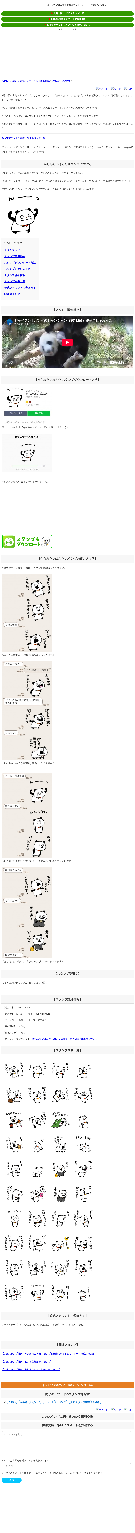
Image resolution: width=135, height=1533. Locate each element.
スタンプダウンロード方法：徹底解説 (30, 80)
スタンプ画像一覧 (14, 281)
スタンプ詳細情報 (14, 275)
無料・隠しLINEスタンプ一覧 (67, 13)
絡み (97, 1402)
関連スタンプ (12, 294)
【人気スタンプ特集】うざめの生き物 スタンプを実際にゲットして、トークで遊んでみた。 (49, 1353)
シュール (49, 1402)
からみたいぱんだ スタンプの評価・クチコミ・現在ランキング (65, 1038)
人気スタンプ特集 (61, 80)
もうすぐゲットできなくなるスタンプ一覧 (23, 138)
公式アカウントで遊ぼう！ (20, 287)
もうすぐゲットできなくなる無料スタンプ (67, 24)
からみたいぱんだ (30, 1402)
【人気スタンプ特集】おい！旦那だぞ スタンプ (26, 1361)
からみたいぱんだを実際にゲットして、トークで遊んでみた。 (77, 5)
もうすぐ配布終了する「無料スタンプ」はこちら (67, 1385)
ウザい (12, 1402)
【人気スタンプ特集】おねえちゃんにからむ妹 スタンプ (31, 1369)
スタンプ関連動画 (14, 256)
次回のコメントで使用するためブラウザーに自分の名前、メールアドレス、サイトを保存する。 (55, 1473)
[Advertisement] (67, 54)
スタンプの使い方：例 (17, 268)
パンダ (62, 1402)
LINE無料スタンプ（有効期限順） (67, 19)
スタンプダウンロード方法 (20, 262)
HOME (4, 80)
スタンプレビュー (14, 250)
